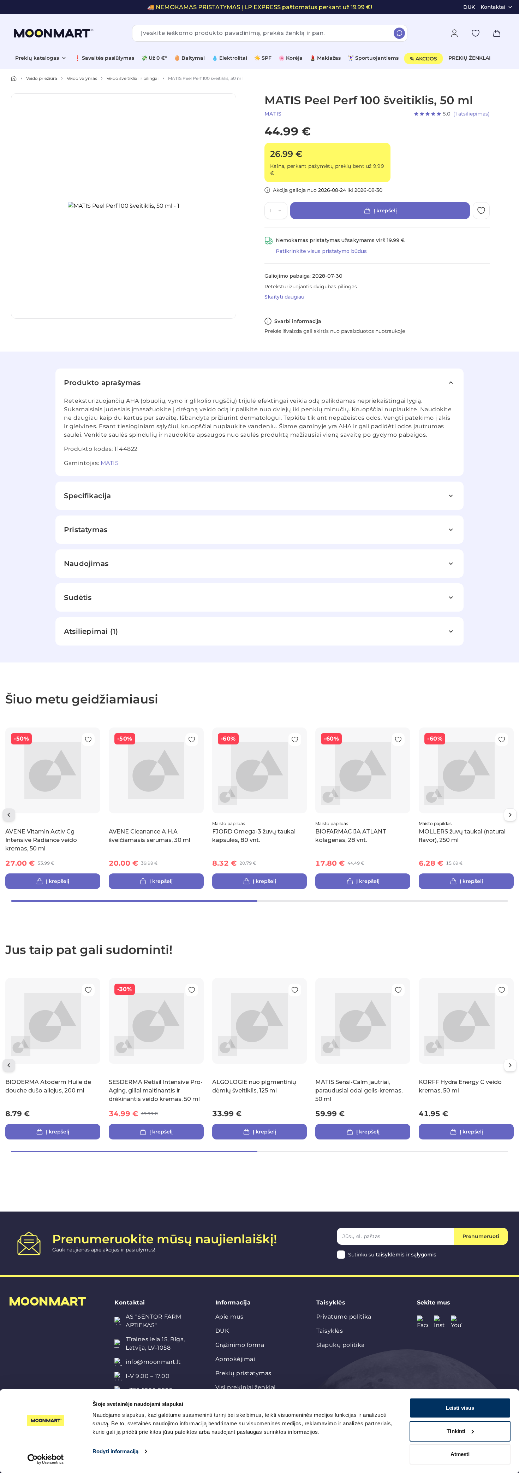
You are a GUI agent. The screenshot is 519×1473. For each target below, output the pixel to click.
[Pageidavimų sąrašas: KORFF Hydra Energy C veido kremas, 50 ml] (501, 990)
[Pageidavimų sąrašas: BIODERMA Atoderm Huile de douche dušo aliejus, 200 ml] (88, 990)
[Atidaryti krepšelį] (496, 33)
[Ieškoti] (399, 33)
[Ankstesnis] (8, 814)
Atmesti (460, 1454)
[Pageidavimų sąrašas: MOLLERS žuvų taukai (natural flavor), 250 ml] (501, 739)
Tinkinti (456, 1431)
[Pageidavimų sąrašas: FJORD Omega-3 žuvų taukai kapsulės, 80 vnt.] (294, 739)
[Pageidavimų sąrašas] (475, 33)
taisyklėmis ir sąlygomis (406, 1254)
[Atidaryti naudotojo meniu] (454, 33)
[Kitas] (510, 814)
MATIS (272, 114)
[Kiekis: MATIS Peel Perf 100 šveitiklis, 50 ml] (281, 210)
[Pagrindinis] (14, 78)
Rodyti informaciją (115, 1451)
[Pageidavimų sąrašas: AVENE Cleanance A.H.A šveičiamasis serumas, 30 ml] (191, 739)
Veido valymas (82, 78)
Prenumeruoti (481, 1236)
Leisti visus (460, 1408)
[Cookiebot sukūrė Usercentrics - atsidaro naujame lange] (46, 1459)
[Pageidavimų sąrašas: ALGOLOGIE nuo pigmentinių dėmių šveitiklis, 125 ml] (294, 990)
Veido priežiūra (41, 78)
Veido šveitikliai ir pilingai (133, 78)
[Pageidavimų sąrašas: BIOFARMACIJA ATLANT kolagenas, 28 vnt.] (398, 739)
